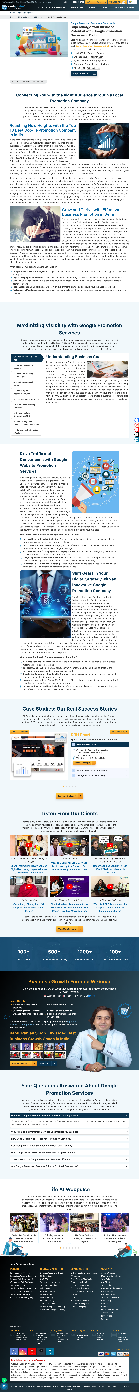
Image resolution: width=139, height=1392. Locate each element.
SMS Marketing (46, 1297)
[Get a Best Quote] (4, 1386)
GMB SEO (44, 1279)
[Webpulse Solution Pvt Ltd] (13, 7)
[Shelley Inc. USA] (29, 886)
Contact (131, 7)
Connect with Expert (82, 763)
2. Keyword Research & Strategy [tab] (23, 366)
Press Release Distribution (82, 1279)
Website (41, 7)
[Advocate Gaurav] (69, 845)
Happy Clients (39, 82)
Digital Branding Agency (81, 1285)
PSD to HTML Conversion (21, 1291)
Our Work (118, 7)
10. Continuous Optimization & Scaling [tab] (25, 431)
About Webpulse (108, 1273)
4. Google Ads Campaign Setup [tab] (24, 383)
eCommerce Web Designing (21, 1282)
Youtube (32, 1353)
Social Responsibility (110, 1297)
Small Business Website (20, 1273)
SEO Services (46, 1276)
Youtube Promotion (48, 1285)
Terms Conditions (109, 1313)
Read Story (44, 1064)
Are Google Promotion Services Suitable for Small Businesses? (44, 1166)
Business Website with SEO (21, 1279)
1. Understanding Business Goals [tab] (25, 358)
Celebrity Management (80, 1304)
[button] (100, 744)
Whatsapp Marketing (49, 1291)
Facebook (14, 1353)
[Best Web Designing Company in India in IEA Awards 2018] (38, 1046)
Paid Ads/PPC (46, 1288)
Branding (105, 1307)
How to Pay (106, 1300)
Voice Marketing (47, 1300)
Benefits (15, 82)
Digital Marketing (57, 7)
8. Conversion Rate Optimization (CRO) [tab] (22, 414)
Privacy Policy (107, 1316)
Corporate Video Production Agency (83, 1292)
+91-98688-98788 (75, 2)
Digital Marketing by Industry (52, 1310)
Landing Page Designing (20, 1294)
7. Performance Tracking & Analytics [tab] (25, 406)
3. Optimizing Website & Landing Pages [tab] (24, 375)
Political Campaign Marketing (52, 1307)
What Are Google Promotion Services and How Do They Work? (44, 1115)
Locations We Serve (109, 1310)
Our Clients (106, 1282)
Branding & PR (77, 7)
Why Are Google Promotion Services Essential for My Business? (45, 1131)
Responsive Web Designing (21, 1297)
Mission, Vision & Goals (111, 1276)
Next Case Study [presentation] (118, 732)
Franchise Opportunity (97, 2)
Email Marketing (47, 1294)
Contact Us (106, 1304)
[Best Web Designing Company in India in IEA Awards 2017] (26, 1046)
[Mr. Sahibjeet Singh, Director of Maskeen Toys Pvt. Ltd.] (110, 845)
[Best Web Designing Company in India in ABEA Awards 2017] (15, 1046)
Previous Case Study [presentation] (20, 732)
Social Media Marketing (50, 1282)
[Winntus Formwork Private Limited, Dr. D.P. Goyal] (29, 845)
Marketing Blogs (108, 1294)
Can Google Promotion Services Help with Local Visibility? (42, 1145)
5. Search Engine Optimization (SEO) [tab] (21, 392)
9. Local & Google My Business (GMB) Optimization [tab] (26, 423)
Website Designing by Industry (23, 1288)
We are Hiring (115, 2)
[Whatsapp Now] (4, 1380)
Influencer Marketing (80, 1300)
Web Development (17, 1285)
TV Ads (74, 1297)
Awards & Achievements (111, 1288)
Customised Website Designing (23, 1276)
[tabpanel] (87, 379)
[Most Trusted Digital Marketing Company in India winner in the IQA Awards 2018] (60, 1046)
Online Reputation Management (84, 1273)
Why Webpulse (107, 1279)
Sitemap (104, 1319)
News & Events (107, 1291)
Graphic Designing (78, 1307)
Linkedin (50, 1353)
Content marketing (48, 1304)
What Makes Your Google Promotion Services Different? (41, 1159)
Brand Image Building (80, 1282)
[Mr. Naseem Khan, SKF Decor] (69, 886)
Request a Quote (81, 73)
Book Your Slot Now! (21, 1064)
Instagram (23, 1353)
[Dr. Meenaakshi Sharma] (110, 886)
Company (105, 7)
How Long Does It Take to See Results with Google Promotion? (44, 1152)
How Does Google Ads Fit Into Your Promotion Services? (41, 1138)
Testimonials (106, 1285)
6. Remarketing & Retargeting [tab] (26, 399)
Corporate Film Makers (80, 1288)
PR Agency (75, 1276)
